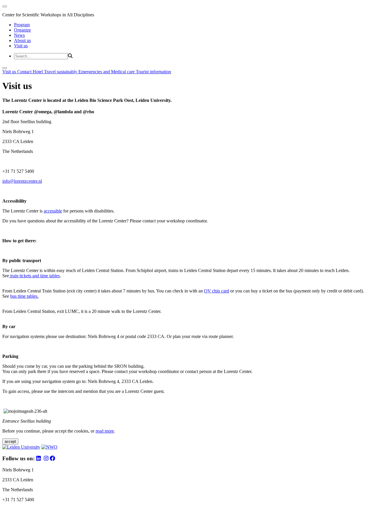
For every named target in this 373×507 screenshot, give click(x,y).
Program (22, 24)
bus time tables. (24, 296)
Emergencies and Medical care (107, 71)
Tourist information (153, 71)
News (19, 35)
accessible (53, 210)
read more (105, 430)
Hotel (38, 71)
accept (10, 441)
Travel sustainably (61, 71)
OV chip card (216, 290)
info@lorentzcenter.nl (22, 181)
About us (22, 40)
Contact (25, 71)
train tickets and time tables (34, 275)
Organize (22, 29)
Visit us (21, 45)
